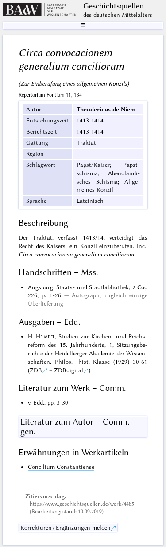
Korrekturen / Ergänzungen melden (65, 527)
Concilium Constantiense (61, 466)
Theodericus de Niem (106, 109)
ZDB (36, 370)
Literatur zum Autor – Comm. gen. (74, 427)
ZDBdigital (68, 370)
